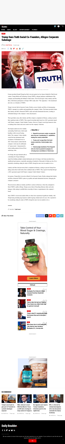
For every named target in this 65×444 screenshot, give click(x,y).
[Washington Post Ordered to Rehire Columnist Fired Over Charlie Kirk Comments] (22, 292)
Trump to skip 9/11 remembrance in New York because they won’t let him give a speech (37, 315)
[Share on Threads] (19, 48)
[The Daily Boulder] (5, 26)
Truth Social (18, 209)
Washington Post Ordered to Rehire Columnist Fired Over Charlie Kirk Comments (36, 293)
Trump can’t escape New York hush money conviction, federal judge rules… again (42, 142)
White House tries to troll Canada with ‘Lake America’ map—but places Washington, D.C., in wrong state (36, 326)
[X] (4, 430)
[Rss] (14, 430)
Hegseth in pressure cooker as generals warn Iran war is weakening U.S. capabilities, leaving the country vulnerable (43, 135)
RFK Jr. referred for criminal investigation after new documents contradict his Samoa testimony (55, 408)
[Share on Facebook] (8, 48)
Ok (32, 441)
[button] (55, 26)
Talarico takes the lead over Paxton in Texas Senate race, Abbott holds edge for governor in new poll (36, 304)
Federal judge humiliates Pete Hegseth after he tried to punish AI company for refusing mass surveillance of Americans (43, 149)
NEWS (3, 33)
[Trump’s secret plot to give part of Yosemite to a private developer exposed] (9, 398)
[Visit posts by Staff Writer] (3, 45)
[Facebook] (2, 430)
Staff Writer (9, 45)
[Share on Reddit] (17, 48)
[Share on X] (11, 48)
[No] (63, 439)
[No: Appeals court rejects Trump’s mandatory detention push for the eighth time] (40, 398)
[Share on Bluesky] (58, 215)
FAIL (28, 322)
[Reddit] (9, 430)
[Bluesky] (12, 430)
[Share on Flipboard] (14, 48)
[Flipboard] (7, 430)
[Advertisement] (32, 12)
